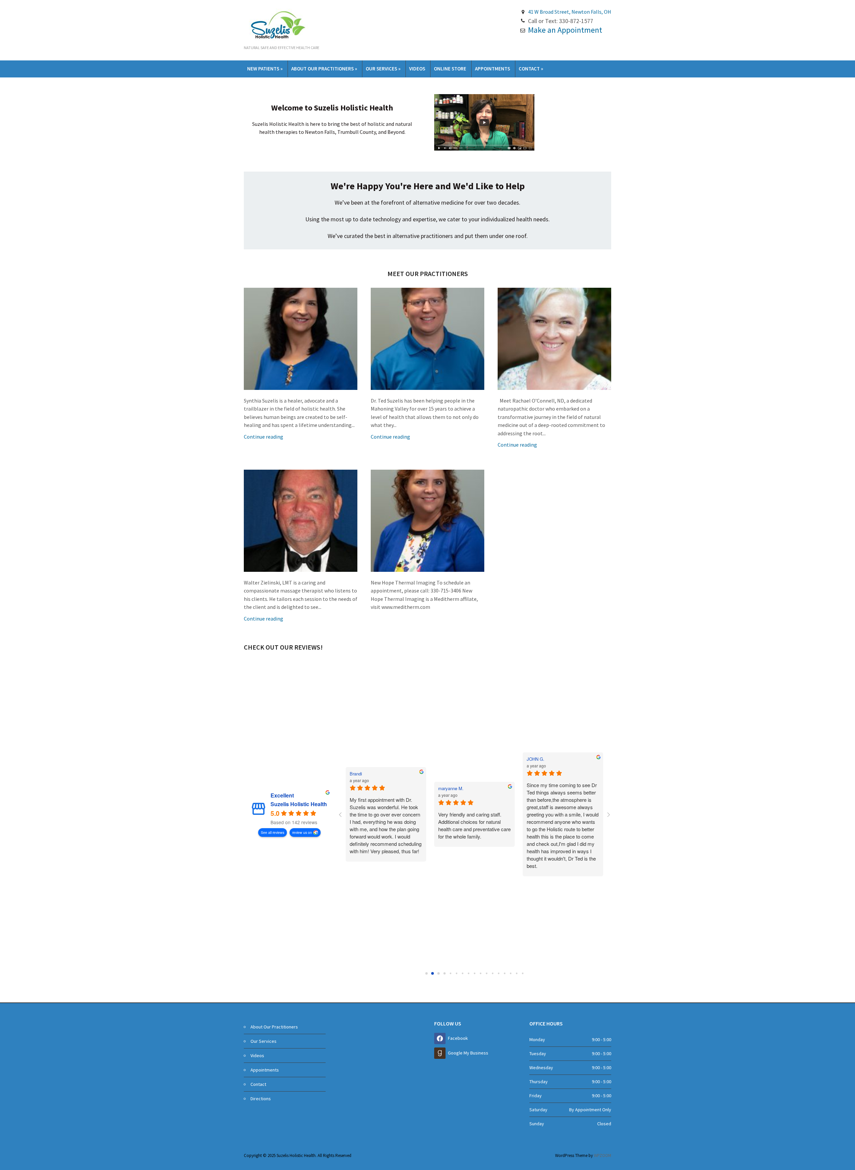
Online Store (450, 68)
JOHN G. (535, 759)
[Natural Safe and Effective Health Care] (277, 24)
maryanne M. (451, 788)
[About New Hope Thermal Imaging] (427, 520)
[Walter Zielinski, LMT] (300, 520)
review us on (302, 832)
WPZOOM (602, 1155)
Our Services (383, 68)
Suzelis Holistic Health (299, 804)
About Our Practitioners (324, 68)
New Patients (265, 68)
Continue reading (263, 436)
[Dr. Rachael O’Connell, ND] (554, 338)
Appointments (492, 68)
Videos (417, 68)
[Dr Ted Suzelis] (427, 338)
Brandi (356, 773)
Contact (531, 68)
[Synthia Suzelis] (300, 338)
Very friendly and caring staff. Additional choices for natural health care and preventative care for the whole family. (474, 825)
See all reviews (272, 832)
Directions (260, 1099)
